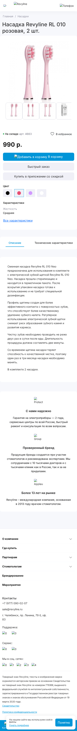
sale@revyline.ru (12, 609)
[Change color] (7, 193)
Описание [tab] (15, 242)
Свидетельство (10, 705)
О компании (10, 538)
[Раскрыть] (71, 538)
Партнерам (9, 557)
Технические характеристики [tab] (54, 242)
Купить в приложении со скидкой (38, 176)
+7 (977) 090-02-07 (14, 603)
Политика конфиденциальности (19, 712)
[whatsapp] (5, 634)
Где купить (9, 548)
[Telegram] (15, 634)
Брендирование (12, 575)
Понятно (64, 722)
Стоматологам (11, 566)
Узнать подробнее (19, 725)
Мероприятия (11, 584)
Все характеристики (18, 220)
